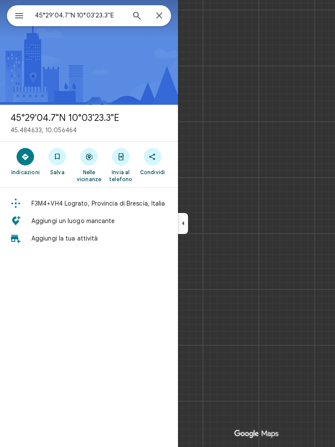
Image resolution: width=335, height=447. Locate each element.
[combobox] (80, 15)
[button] (89, 203)
